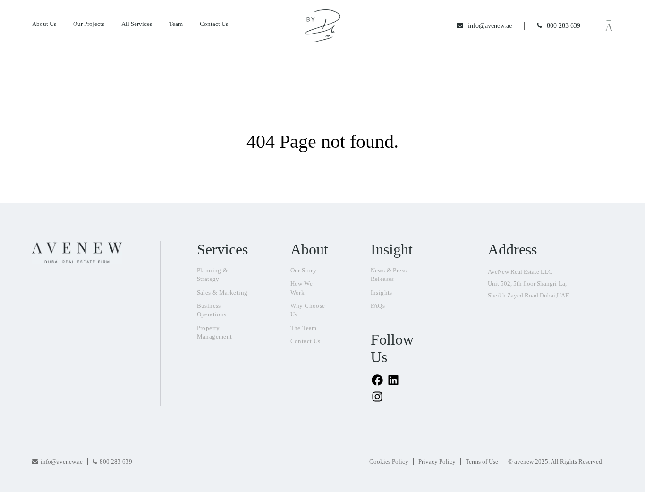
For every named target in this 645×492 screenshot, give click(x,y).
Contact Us (214, 23)
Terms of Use (482, 461)
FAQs (378, 305)
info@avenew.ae (62, 461)
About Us (44, 23)
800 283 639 (116, 461)
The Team (303, 327)
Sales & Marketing (222, 292)
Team (176, 23)
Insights (381, 292)
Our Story (303, 270)
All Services (136, 23)
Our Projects (88, 23)
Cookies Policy (388, 461)
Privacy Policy (437, 461)
